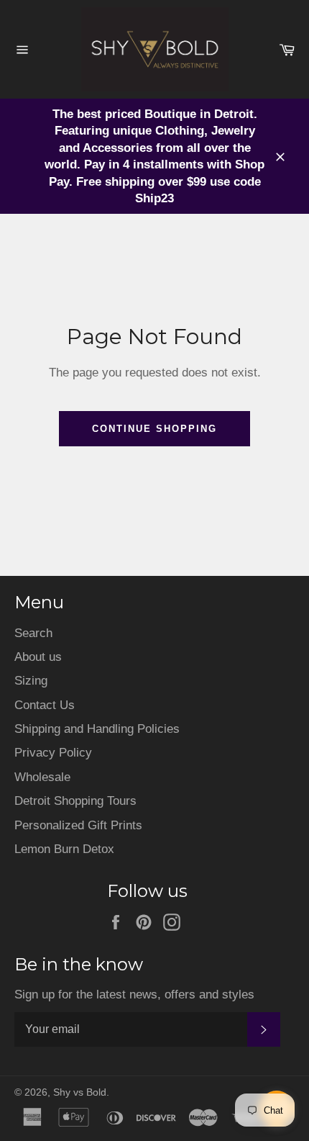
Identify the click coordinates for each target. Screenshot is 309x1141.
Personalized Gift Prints (78, 825)
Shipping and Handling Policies (97, 729)
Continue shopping (154, 428)
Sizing (30, 680)
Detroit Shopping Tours (75, 801)
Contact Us (44, 705)
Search (33, 633)
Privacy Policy (53, 752)
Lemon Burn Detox (64, 849)
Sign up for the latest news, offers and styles (134, 994)
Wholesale (42, 777)
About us (38, 657)
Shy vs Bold (79, 1092)
